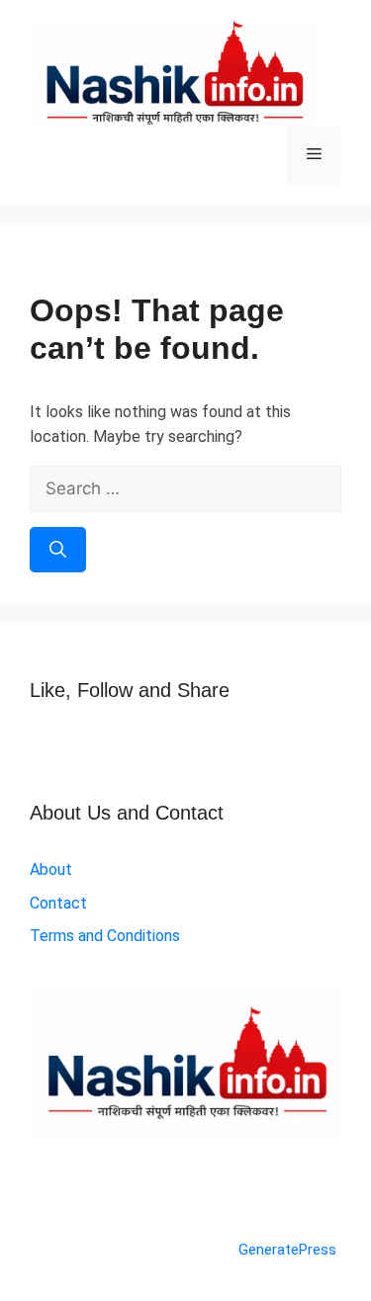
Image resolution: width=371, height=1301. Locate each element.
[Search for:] (185, 488)
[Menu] (314, 155)
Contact (58, 903)
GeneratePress (287, 1249)
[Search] (58, 549)
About (51, 869)
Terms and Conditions (105, 935)
